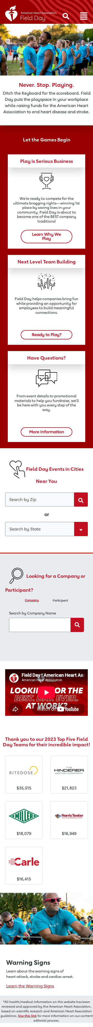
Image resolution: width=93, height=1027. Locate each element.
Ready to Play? (46, 334)
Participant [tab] (60, 600)
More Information (46, 431)
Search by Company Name (32, 613)
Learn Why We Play (46, 236)
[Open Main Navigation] (84, 16)
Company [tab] (32, 600)
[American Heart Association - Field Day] (31, 13)
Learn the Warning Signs (30, 986)
